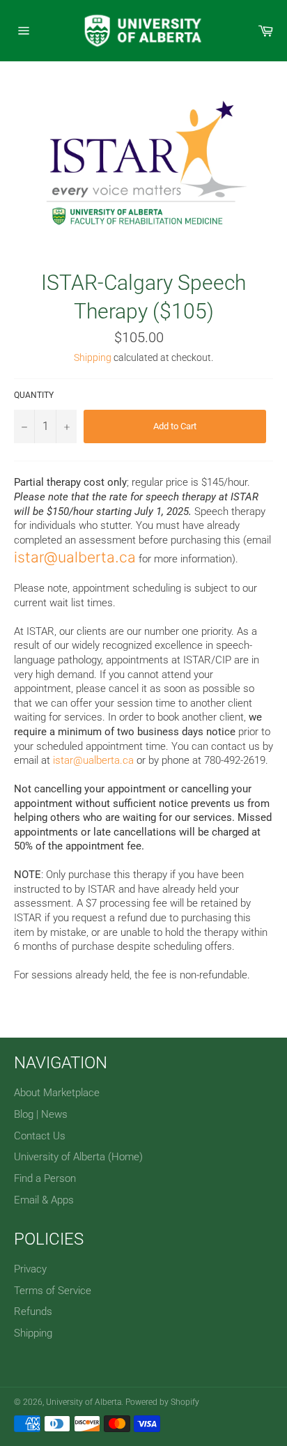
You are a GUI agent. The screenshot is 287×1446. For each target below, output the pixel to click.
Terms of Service (52, 1290)
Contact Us (39, 1136)
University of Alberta (83, 1402)
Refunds (33, 1311)
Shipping (92, 357)
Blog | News (41, 1114)
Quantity (34, 395)
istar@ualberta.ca (75, 557)
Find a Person (45, 1178)
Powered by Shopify (162, 1402)
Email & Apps (44, 1200)
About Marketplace (57, 1092)
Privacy (30, 1269)
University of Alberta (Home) (78, 1157)
